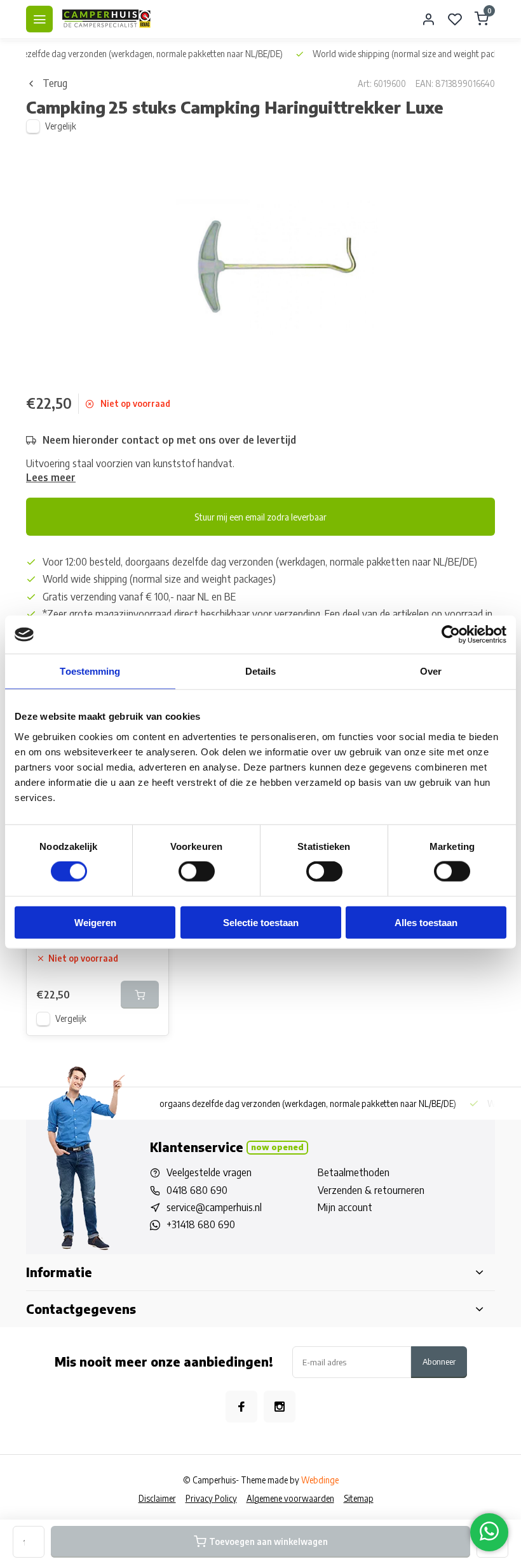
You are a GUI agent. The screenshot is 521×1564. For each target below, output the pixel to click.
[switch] (197, 871)
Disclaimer (157, 1498)
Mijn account (345, 1207)
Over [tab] (431, 671)
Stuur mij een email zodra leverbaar (260, 516)
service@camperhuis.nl (214, 1207)
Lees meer (51, 477)
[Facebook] (241, 1406)
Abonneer (439, 1361)
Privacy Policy (211, 1498)
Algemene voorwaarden (290, 1498)
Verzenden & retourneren (371, 1190)
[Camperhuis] (106, 19)
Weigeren (95, 922)
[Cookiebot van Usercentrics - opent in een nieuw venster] (450, 634)
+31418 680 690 (200, 1224)
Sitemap (359, 1498)
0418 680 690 (196, 1190)
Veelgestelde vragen (209, 1172)
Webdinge (320, 1480)
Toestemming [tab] (90, 671)
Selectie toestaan (261, 922)
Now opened (277, 1147)
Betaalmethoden (353, 1172)
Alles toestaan (426, 922)
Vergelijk (60, 126)
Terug (55, 83)
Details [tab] (260, 671)
